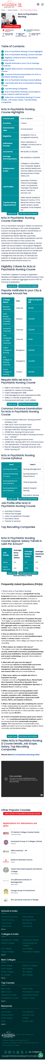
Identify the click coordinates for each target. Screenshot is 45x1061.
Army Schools (6, 923)
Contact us (28, 1034)
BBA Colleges (27, 975)
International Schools (9, 917)
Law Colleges (27, 948)
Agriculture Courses (8, 995)
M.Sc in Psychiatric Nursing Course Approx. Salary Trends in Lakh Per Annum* (21, 93)
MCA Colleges (6, 969)
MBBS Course (6, 992)
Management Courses (10, 998)
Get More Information (28, 213)
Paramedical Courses (30, 992)
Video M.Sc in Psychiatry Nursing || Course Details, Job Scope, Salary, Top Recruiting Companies (20, 99)
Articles (25, 1018)
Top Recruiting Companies (16, 88)
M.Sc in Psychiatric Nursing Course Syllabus (23, 80)
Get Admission (28, 1012)
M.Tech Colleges (7, 972)
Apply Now (12, 213)
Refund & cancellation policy (12, 1043)
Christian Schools (8, 920)
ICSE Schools (27, 926)
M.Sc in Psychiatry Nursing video (25, 754)
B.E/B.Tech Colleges (29, 965)
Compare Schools (30, 1043)
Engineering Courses (30, 995)
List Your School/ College (10, 1045)
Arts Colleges (6, 948)
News (3, 1021)
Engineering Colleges (30, 940)
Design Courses (28, 998)
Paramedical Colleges (31, 952)
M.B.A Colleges (6, 965)
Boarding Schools (29, 920)
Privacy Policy (22, 1040)
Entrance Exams (7, 1015)
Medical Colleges (8, 943)
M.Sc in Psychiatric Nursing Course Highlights (24, 51)
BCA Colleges (27, 969)
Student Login (27, 1021)
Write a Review (7, 1018)
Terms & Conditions (9, 1040)
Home (3, 10)
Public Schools (27, 917)
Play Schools (27, 923)
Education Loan (28, 1015)
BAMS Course (27, 989)
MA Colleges (27, 972)
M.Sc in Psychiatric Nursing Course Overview (23, 54)
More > (3, 929)
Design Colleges (7, 952)
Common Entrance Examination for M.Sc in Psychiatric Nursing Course (21, 75)
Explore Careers (12, 10)
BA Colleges (6, 975)
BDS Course (5, 989)
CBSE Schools (6, 926)
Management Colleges (10, 940)
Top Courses (6, 1012)
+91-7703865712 (35, 1052)
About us (19, 1034)
